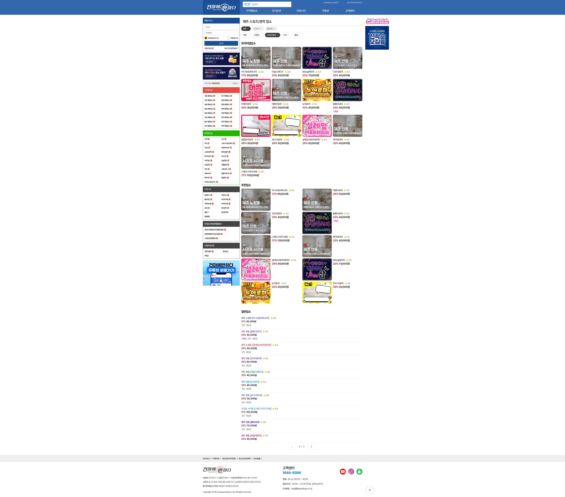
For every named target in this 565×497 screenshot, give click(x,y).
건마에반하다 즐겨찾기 (331, 3)
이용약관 (215, 458)
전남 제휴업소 (208, 117)
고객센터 (350, 10)
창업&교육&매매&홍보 (213, 224)
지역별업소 (251, 10)
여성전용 (207, 165)
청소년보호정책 (245, 458)
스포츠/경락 (208, 152)
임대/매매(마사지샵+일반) (212, 234)
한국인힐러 (224, 152)
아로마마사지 (225, 148)
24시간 (223, 156)
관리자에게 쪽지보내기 (354, 3)
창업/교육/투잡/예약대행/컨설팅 (213, 230)
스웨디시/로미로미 (226, 143)
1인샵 (206, 148)
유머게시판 (224, 204)
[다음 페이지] (311, 446)
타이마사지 (207, 156)
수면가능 (207, 161)
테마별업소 (208, 133)
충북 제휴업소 (225, 104)
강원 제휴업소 (208, 104)
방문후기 (207, 195)
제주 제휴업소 (225, 126)
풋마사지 (207, 178)
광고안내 (206, 458)
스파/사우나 (224, 169)
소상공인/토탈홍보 (210, 238)
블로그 (206, 212)
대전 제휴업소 (225, 100)
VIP (205, 143)
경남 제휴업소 (208, 113)
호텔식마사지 (225, 173)
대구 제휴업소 (225, 122)
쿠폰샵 (325, 10)
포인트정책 (224, 212)
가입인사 (224, 195)
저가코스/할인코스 (210, 182)
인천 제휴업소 (208, 100)
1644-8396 (292, 473)
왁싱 (205, 169)
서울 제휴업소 (208, 96)
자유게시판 (224, 199)
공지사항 (207, 208)
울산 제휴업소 (208, 122)
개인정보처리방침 (229, 458)
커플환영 (224, 165)
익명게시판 (207, 204)
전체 (205, 139)
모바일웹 (256, 458)
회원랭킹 (207, 217)
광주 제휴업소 (225, 117)
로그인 (221, 43)
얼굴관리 (224, 178)
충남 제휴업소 (208, 109)
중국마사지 (207, 173)
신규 (222, 139)
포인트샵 (225, 251)
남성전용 (224, 161)
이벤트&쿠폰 (209, 245)
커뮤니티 (300, 10)
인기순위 (276, 10)
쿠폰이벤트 (207, 251)
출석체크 (207, 199)
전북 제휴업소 (225, 113)
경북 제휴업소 (225, 109)
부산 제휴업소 (208, 126)
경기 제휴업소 (225, 96)
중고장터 (224, 208)
